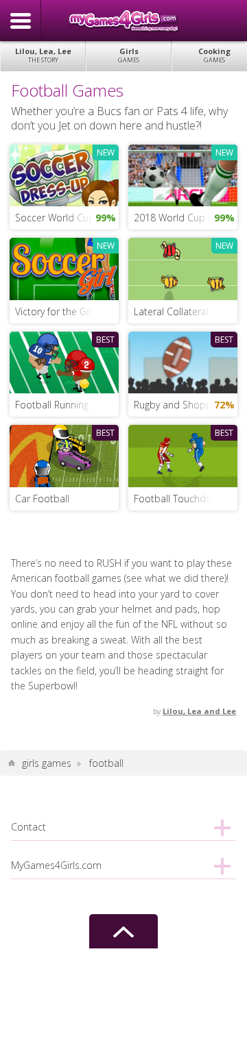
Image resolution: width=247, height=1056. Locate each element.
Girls (128, 55)
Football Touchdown (179, 498)
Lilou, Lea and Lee (199, 711)
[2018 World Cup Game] (182, 174)
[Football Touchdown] (182, 454)
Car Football (42, 498)
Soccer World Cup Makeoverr (66, 217)
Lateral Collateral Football (185, 311)
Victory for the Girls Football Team (66, 311)
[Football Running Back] (64, 361)
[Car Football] (64, 454)
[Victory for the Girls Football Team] (64, 267)
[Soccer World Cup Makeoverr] (64, 174)
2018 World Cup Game (184, 217)
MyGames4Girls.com (123, 20)
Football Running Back (64, 404)
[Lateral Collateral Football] (182, 267)
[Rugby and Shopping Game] (182, 361)
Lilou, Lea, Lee (43, 55)
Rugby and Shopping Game (185, 404)
